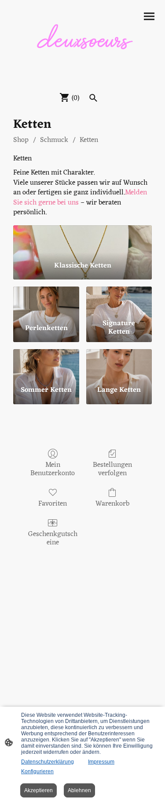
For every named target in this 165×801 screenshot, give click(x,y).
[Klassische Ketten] (82, 239)
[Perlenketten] (46, 301)
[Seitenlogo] (83, 44)
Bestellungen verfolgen (112, 468)
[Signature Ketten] (119, 301)
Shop (21, 140)
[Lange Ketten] (119, 364)
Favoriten (52, 503)
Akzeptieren (38, 790)
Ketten (89, 140)
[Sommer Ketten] (46, 364)
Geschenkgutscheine (52, 537)
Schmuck (54, 140)
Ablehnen (79, 790)
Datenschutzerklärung (47, 762)
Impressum (101, 762)
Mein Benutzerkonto (52, 468)
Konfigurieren (37, 771)
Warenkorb (112, 503)
